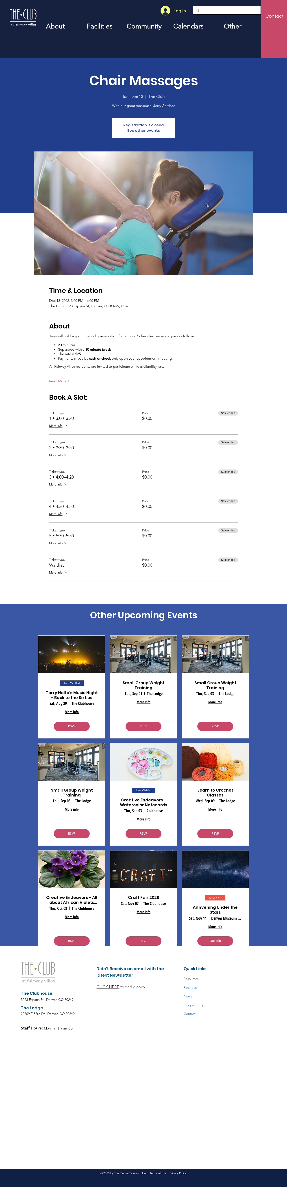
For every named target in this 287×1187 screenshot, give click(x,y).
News (188, 996)
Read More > (59, 381)
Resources (191, 979)
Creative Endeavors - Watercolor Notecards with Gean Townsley (143, 802)
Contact (190, 1014)
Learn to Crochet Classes (215, 792)
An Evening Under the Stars (215, 910)
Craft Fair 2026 (143, 897)
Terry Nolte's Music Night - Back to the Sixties (72, 695)
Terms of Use (158, 1173)
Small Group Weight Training (144, 685)
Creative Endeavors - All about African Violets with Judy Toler (71, 900)
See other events (143, 130)
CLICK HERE (107, 986)
